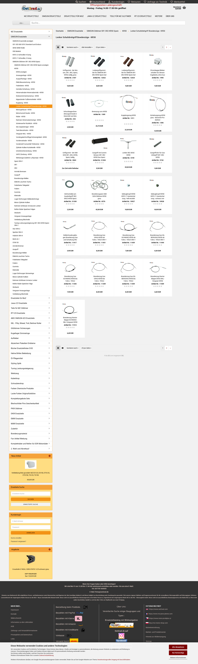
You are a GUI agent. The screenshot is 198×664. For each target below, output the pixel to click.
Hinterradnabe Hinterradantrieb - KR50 (30, 92)
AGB (12, 626)
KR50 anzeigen (21, 72)
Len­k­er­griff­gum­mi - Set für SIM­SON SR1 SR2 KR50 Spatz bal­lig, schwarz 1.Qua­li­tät (99, 72)
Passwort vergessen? (18, 541)
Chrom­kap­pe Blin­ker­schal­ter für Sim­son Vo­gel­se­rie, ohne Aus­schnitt (157, 72)
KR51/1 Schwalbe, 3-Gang (22, 58)
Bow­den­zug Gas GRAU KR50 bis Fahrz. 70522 (99, 278)
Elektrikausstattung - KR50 (25, 82)
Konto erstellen (16, 538)
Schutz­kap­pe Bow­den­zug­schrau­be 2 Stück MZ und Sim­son (70, 114)
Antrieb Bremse (18, 246)
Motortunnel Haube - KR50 (25, 113)
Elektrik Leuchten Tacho (22, 182)
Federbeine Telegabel (21, 185)
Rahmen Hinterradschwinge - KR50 (28, 120)
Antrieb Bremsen (20, 171)
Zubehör (14, 429)
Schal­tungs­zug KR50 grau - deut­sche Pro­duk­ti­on (157, 117)
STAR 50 (16, 242)
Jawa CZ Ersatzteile (96, 16)
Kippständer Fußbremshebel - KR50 (28, 99)
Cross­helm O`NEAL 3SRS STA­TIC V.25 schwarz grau (30, 569)
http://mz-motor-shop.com (158, 623)
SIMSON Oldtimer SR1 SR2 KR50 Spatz (26, 62)
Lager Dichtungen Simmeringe (23, 273)
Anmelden (31, 533)
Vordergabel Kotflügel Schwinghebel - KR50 (31, 137)
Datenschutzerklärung (46, 655)
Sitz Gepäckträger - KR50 (25, 127)
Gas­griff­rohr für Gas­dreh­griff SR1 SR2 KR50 (157, 155)
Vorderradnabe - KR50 (24, 141)
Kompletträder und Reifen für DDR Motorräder (29, 444)
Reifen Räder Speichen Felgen (24, 209)
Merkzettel (179, 1)
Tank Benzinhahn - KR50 (24, 130)
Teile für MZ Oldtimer (120, 16)
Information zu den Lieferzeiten (22, 622)
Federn (16, 189)
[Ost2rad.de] (31, 8)
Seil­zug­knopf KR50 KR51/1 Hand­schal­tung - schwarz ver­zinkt (158, 196)
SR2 (15, 168)
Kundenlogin (117, 1)
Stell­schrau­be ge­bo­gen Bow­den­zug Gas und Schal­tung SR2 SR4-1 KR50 (70, 237)
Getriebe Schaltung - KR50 (25, 89)
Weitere (158, 16)
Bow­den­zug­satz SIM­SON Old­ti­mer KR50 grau (99, 196)
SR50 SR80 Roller (19, 48)
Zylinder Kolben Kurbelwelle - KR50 (28, 147)
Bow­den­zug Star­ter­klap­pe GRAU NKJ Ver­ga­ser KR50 (158, 278)
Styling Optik (16, 363)
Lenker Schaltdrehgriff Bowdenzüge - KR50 (31, 106)
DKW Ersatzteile (17, 413)
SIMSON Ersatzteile (51, 16)
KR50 (16, 68)
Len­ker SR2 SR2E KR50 (128, 154)
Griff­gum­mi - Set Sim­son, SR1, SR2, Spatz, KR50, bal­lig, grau (70, 72)
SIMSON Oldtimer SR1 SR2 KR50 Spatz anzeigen (31, 65)
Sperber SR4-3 (18, 232)
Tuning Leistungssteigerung (22, 368)
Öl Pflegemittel (17, 358)
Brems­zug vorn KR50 (99, 111)
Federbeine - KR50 (22, 86)
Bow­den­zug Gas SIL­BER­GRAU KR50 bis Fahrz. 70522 (128, 278)
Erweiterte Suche (30, 504)
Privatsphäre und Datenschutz (21, 635)
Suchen (82, 1)
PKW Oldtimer (16, 408)
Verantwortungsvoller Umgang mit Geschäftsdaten (113, 659)
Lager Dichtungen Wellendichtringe (26, 199)
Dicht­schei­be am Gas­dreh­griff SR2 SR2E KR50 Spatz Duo (70, 196)
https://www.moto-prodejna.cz (160, 618)
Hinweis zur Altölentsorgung (156, 637)
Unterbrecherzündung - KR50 (26, 151)
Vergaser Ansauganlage (22, 216)
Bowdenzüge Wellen (21, 178)
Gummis (17, 192)
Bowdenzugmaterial (19, 434)
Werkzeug (15, 373)
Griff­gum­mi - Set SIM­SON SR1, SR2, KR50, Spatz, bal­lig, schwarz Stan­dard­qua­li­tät (70, 155)
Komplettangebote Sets (20, 398)
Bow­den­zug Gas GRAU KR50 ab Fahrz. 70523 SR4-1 (99, 237)
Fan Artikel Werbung (19, 439)
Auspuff (17, 175)
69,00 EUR (30, 480)
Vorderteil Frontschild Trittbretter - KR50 (30, 144)
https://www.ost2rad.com (158, 609)
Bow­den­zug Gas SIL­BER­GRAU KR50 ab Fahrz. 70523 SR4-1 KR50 (157, 237)
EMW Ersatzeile (17, 419)
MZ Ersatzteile (31, 16)
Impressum (15, 610)
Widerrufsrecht (16, 618)
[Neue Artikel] (50, 456)
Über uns (170, 16)
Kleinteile (17, 195)
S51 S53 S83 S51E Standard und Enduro (27, 44)
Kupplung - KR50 (22, 103)
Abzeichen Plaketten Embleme (23, 343)
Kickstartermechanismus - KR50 (27, 96)
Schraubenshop (17, 383)
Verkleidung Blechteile (22, 219)
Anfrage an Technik (156, 1)
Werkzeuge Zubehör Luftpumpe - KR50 (29, 158)
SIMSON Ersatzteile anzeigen (23, 41)
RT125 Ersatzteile (142, 16)
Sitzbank (17, 213)
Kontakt (13, 614)
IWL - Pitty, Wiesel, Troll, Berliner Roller (26, 323)
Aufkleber (15, 338)
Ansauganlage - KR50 (23, 75)
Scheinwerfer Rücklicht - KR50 (26, 123)
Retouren (135, 1)
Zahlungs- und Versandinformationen (24, 630)
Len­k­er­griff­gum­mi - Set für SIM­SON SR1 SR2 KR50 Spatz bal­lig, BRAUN (128, 72)
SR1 (15, 165)
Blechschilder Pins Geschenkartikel (25, 403)
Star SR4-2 (16, 229)
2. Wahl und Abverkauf (20, 449)
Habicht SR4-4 (18, 236)
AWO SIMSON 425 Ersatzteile (22, 318)
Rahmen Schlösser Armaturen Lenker (27, 206)
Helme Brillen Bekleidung (21, 353)
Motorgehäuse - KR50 (24, 110)
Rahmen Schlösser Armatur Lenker (25, 280)
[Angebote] (50, 549)
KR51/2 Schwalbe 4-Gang (22, 55)
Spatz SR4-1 (18, 161)
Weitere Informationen (178, 658)
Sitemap (149, 641)
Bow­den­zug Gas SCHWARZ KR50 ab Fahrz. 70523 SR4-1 (128, 237)
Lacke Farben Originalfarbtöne (23, 393)
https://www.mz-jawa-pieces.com (160, 614)
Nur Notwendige (178, 653)
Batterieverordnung (153, 627)
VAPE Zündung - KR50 (24, 154)
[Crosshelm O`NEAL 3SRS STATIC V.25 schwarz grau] (30, 559)
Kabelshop (15, 378)
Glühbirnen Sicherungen (20, 328)
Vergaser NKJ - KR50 (23, 134)
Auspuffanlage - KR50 (24, 79)
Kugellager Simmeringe (20, 333)
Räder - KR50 (20, 116)
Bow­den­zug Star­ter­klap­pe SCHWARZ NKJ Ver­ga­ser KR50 (70, 320)
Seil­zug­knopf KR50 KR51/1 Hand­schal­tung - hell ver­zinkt (128, 196)
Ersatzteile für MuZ (74, 16)
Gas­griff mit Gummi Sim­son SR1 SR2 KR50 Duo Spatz (99, 155)
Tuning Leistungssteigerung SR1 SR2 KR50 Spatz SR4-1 (31, 224)
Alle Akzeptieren (178, 647)
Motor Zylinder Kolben (22, 202)
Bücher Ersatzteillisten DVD (22, 348)
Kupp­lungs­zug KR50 (128, 115)
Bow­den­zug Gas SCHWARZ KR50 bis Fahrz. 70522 (70, 278)
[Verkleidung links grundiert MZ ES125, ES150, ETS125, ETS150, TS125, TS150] (30, 464)
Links (13, 639)
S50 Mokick (17, 51)
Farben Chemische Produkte (22, 388)
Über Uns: (121, 606)
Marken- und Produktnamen (156, 632)
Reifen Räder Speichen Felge (23, 284)
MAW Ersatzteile (17, 424)
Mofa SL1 (16, 239)
